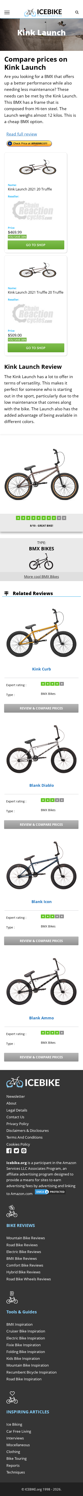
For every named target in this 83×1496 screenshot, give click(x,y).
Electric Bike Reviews (23, 1251)
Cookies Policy (18, 1144)
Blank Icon (41, 901)
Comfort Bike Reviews (24, 1265)
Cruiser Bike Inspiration (25, 1331)
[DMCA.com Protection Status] (50, 1193)
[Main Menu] (7, 12)
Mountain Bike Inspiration (27, 1365)
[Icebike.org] (43, 12)
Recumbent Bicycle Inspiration (31, 1372)
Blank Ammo (41, 1018)
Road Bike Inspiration (24, 1379)
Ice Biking (14, 1424)
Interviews (15, 1438)
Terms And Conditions (24, 1137)
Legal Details (16, 1110)
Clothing (13, 1451)
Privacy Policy (17, 1123)
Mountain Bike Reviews (25, 1237)
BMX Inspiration (19, 1324)
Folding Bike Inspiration (25, 1351)
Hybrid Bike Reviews (23, 1272)
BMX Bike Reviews (21, 1258)
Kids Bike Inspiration (23, 1358)
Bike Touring (16, 1458)
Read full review (21, 134)
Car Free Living (18, 1431)
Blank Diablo (41, 785)
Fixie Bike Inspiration (23, 1344)
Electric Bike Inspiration (25, 1338)
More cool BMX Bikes (41, 576)
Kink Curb (41, 669)
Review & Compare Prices (41, 708)
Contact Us (15, 1116)
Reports (13, 1465)
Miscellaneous (18, 1444)
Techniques (15, 1472)
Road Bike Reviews (22, 1244)
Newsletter (15, 1096)
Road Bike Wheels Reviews (28, 1279)
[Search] (77, 12)
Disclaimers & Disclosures (27, 1130)
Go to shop (36, 245)
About (11, 1103)
